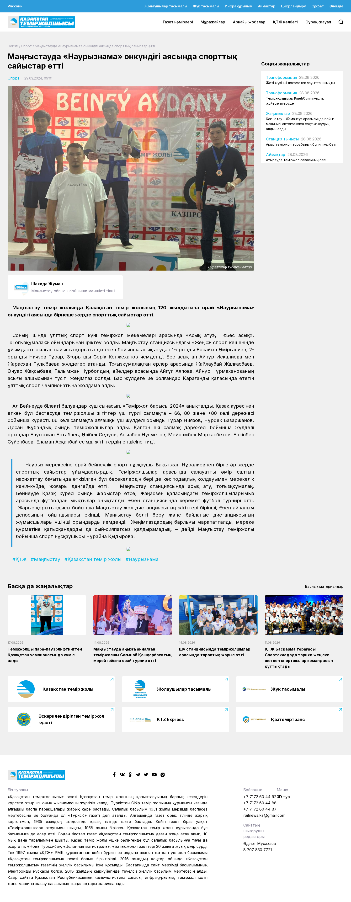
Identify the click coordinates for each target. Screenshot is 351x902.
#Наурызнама (142, 559)
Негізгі (13, 46)
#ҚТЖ (19, 559)
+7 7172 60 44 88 (260, 803)
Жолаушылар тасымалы (165, 6)
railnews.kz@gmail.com (264, 815)
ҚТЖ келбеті (285, 22)
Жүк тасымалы (206, 6)
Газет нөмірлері (178, 22)
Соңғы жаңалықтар (285, 64)
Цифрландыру (293, 6)
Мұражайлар (213, 22)
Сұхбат (318, 6)
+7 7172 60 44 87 (260, 809)
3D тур (283, 796)
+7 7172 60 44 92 (259, 796)
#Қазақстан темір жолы (92, 559)
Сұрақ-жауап (318, 22)
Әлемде (336, 6)
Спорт (26, 46)
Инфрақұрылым (238, 6)
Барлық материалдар (324, 586)
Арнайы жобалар (249, 22)
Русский (15, 6)
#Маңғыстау (45, 559)
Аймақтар (266, 6)
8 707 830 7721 (257, 849)
